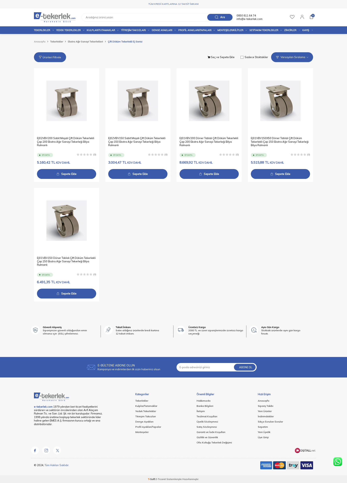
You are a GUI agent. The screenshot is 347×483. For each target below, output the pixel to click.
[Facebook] (35, 450)
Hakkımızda (203, 400)
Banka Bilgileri (205, 405)
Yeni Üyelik (264, 432)
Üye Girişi (263, 437)
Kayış (305, 30)
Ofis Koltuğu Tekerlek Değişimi (214, 442)
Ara (222, 17)
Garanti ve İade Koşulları (211, 432)
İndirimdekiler (266, 416)
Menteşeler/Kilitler (230, 30)
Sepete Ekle (69, 174)
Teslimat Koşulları (207, 416)
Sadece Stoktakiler (256, 57)
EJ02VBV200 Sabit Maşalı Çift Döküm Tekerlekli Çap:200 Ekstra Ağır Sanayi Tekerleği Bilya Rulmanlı (65, 141)
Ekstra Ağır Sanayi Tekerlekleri (85, 41)
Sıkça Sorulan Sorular (270, 421)
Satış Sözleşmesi (207, 426)
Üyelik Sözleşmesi (207, 421)
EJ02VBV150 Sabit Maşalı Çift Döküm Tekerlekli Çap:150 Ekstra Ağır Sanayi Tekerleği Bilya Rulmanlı (136, 141)
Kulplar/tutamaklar (101, 30)
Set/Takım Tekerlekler (263, 30)
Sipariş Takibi (265, 405)
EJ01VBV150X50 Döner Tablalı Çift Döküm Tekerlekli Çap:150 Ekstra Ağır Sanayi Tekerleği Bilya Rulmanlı (280, 141)
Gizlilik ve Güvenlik (207, 437)
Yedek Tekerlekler (68, 30)
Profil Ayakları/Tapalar (148, 426)
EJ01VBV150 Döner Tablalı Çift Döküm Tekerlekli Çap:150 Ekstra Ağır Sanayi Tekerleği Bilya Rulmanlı (66, 261)
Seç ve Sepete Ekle (222, 57)
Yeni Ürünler (265, 411)
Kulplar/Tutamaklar (146, 405)
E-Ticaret (161, 479)
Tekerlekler (42, 30)
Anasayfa (39, 41)
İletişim (201, 411)
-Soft (152, 479)
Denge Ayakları (162, 30)
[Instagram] (46, 450)
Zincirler (290, 30)
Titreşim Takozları (133, 30)
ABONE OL (245, 367)
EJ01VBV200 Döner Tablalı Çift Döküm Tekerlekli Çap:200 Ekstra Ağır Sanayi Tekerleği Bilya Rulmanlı (209, 141)
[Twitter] (57, 450)
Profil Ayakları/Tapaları (194, 30)
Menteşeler (142, 432)
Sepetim (263, 426)
